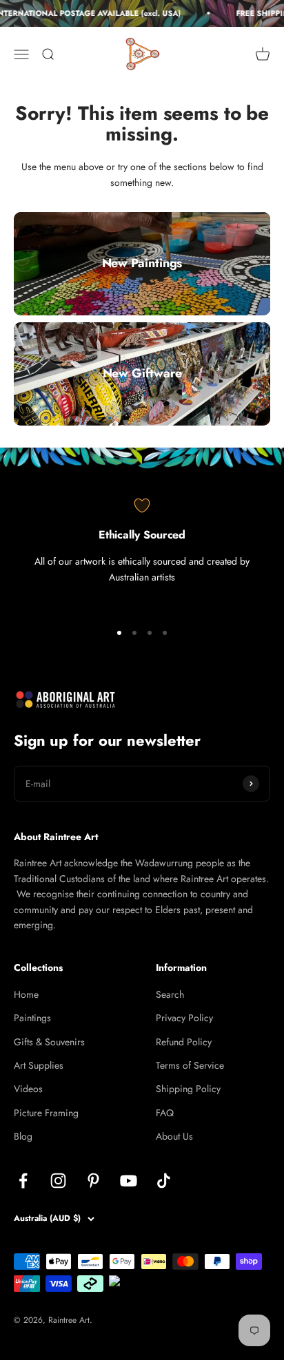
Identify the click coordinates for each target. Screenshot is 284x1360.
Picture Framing (46, 1113)
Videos (28, 1089)
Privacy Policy (184, 1018)
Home (26, 994)
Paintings (32, 1018)
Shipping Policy (188, 1089)
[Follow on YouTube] (128, 1180)
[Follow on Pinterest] (93, 1180)
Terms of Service (190, 1065)
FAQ (165, 1113)
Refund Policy (184, 1042)
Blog (23, 1136)
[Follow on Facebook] (23, 1180)
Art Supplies (38, 1065)
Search (170, 994)
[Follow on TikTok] (163, 1180)
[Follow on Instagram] (58, 1180)
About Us (174, 1136)
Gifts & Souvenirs (49, 1042)
